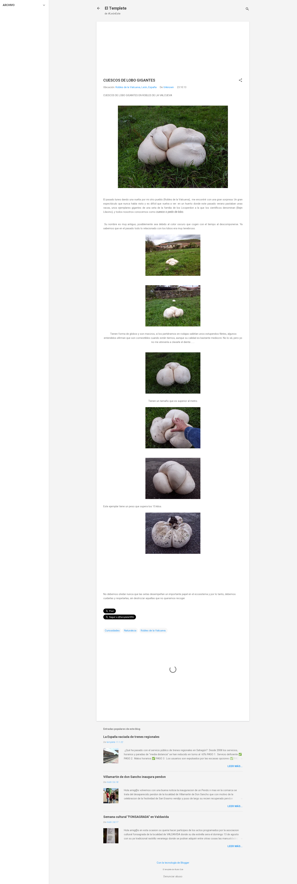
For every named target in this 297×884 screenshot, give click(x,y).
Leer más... (235, 766)
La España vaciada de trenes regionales (131, 737)
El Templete (115, 8)
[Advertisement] (173, 52)
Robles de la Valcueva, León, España (136, 87)
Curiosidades (112, 630)
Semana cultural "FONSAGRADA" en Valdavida (136, 817)
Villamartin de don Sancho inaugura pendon (134, 777)
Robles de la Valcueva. (153, 630)
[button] (240, 80)
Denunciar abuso (172, 876)
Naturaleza (130, 630)
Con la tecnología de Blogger (173, 862)
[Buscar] (247, 9)
